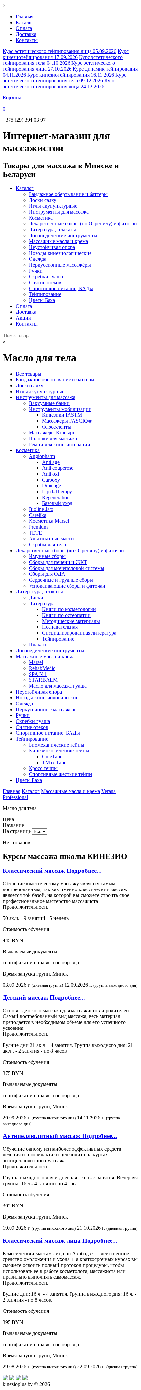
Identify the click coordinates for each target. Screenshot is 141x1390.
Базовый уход (57, 503)
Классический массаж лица (60, 1240)
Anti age (51, 462)
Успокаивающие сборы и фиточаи (67, 586)
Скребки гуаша (46, 276)
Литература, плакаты (52, 229)
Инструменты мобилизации (60, 409)
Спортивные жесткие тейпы (60, 774)
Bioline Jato (41, 509)
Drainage (51, 485)
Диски (36, 597)
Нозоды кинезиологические (60, 253)
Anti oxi (50, 474)
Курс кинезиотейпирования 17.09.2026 (66, 54)
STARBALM (43, 680)
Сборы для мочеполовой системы (66, 568)
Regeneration (56, 497)
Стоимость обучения (26, 929)
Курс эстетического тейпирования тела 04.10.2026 (63, 60)
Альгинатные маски (51, 538)
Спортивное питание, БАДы (61, 288)
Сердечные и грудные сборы (61, 580)
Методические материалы (71, 621)
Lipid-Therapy (57, 491)
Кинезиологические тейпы (59, 750)
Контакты (27, 40)
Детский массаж (44, 997)
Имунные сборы (47, 556)
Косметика (41, 217)
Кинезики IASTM (62, 415)
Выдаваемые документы (30, 951)
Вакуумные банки (49, 403)
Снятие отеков (45, 282)
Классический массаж (52, 870)
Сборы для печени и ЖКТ (58, 562)
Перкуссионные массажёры (60, 265)
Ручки (36, 270)
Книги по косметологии (69, 609)
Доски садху (42, 200)
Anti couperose (57, 468)
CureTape (52, 756)
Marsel (36, 662)
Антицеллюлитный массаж (60, 1136)
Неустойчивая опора (52, 247)
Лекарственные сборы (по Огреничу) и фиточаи (83, 223)
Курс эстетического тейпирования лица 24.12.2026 (59, 83)
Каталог (25, 22)
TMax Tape (54, 762)
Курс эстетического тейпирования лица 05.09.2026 (59, 51)
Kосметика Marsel (49, 521)
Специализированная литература (79, 633)
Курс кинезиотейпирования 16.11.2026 (70, 75)
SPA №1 (38, 674)
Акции (23, 318)
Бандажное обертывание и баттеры (68, 194)
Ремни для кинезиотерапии (59, 444)
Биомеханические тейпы (56, 745)
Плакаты (39, 644)
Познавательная (60, 627)
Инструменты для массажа (59, 212)
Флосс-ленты (56, 427)
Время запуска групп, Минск (35, 974)
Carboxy (51, 480)
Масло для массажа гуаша (58, 686)
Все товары (28, 374)
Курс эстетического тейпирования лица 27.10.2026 (59, 66)
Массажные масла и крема (58, 241)
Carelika (37, 515)
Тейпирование (45, 294)
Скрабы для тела (47, 544)
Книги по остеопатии (66, 615)
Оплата (24, 28)
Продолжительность (25, 907)
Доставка (26, 34)
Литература (42, 603)
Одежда (37, 259)
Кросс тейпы (43, 768)
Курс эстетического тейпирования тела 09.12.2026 (64, 77)
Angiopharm (42, 456)
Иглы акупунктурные (53, 206)
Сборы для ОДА (47, 574)
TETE (35, 533)
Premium (38, 527)
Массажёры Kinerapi (51, 432)
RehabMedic (42, 668)
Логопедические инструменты (63, 235)
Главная (24, 16)
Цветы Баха (42, 300)
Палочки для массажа (53, 438)
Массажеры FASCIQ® (67, 421)
